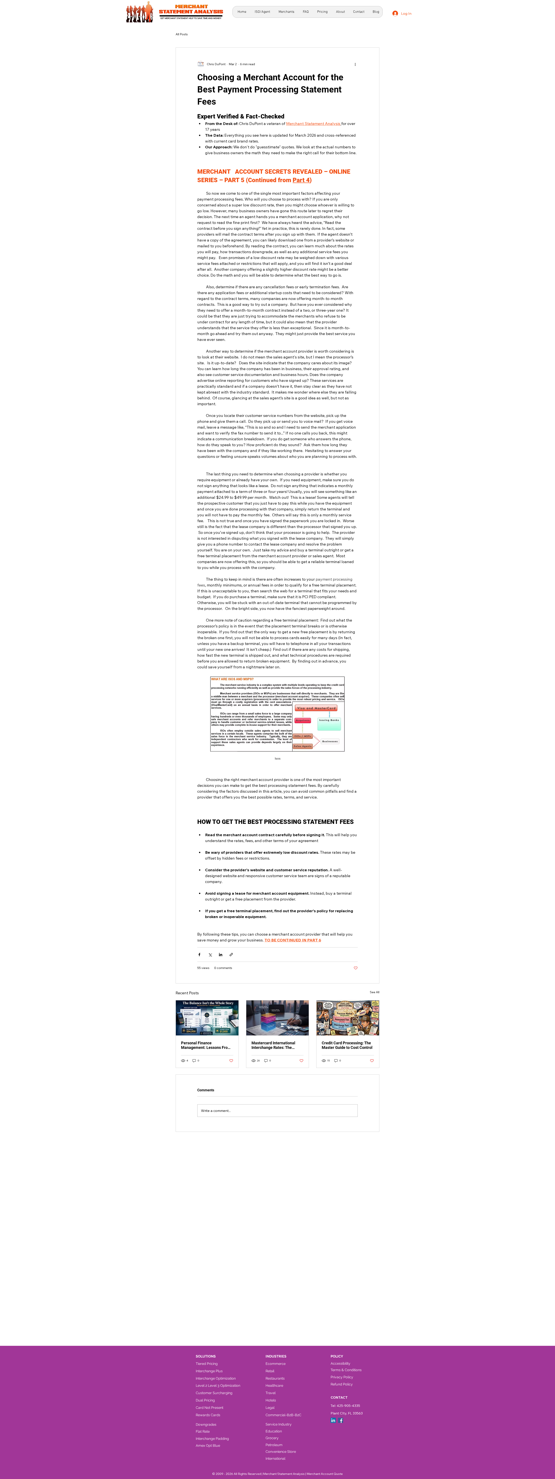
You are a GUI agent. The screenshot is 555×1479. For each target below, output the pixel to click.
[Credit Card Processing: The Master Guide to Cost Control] (348, 1017)
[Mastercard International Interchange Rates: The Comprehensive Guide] (277, 1017)
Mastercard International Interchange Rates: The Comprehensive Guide (273, 1045)
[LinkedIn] (333, 1420)
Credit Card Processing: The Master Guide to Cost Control (347, 1045)
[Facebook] (340, 1420)
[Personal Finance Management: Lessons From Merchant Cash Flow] (207, 1017)
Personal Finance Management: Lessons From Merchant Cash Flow (206, 1045)
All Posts (182, 34)
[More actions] (355, 64)
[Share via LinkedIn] (221, 955)
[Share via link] (231, 955)
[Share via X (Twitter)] (210, 955)
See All (374, 992)
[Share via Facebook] (199, 955)
